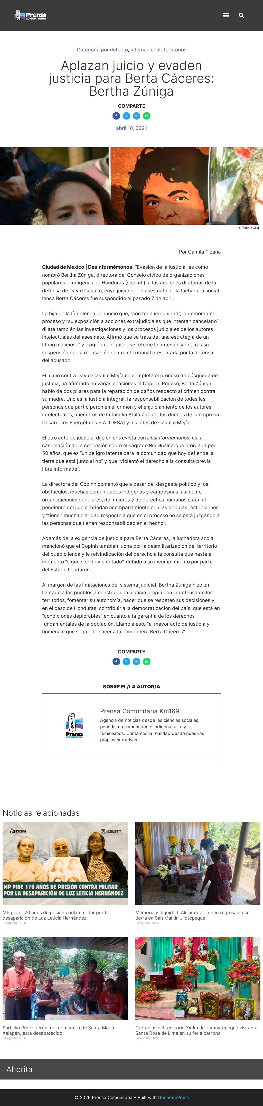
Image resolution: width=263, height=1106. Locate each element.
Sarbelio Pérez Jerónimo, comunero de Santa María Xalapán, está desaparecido (58, 1030)
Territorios (174, 50)
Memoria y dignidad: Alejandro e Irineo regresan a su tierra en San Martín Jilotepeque (192, 915)
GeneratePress (173, 1097)
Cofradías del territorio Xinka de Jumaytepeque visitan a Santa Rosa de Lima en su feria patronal (196, 1030)
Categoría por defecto (102, 50)
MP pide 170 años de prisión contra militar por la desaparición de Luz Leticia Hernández (55, 915)
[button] (226, 15)
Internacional (145, 50)
